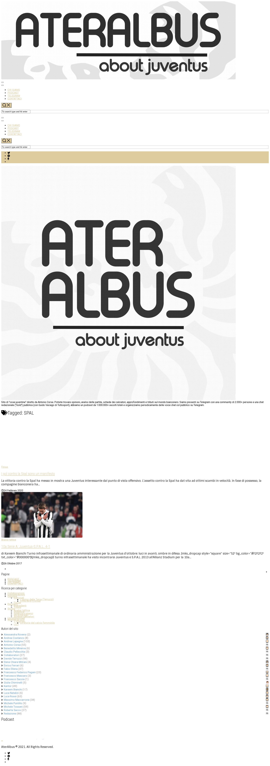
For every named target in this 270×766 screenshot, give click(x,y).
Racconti (13, 604)
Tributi (17, 607)
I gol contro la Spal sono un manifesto (28, 474)
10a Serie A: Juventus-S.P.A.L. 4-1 (25, 546)
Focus (4, 466)
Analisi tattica (8, 539)
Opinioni (12, 596)
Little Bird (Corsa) (30, 600)
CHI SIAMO (14, 89)
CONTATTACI (15, 98)
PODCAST (13, 92)
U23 (16, 624)
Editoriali (19, 597)
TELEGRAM (14, 95)
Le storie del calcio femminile (37, 622)
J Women (19, 621)
